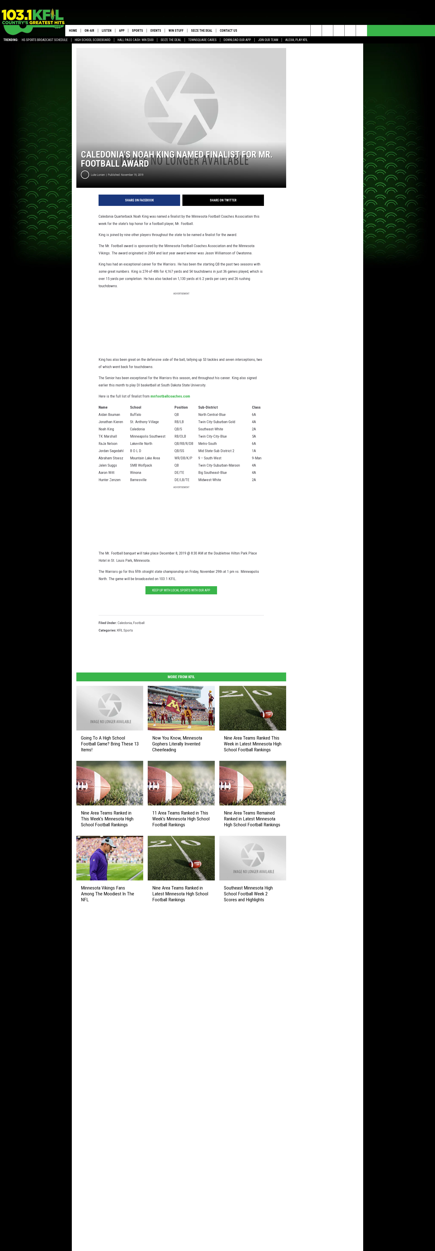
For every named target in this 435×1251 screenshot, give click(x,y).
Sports (137, 30)
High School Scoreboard (93, 40)
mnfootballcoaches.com (170, 396)
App (121, 30)
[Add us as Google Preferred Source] (327, 30)
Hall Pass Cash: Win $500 (136, 40)
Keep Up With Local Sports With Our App (181, 590)
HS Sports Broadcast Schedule (45, 40)
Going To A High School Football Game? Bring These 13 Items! (110, 743)
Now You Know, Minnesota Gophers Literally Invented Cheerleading (177, 743)
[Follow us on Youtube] (361, 30)
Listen (106, 30)
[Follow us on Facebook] (338, 30)
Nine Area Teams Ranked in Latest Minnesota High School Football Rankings (180, 893)
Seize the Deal (171, 40)
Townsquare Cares (202, 40)
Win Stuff (176, 30)
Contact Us (228, 30)
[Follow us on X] (350, 30)
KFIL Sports (125, 630)
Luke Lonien (98, 174)
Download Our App (237, 40)
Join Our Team (268, 40)
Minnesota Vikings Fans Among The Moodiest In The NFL (107, 893)
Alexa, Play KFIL (296, 40)
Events (155, 30)
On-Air (89, 30)
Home (73, 30)
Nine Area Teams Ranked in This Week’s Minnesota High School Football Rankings (107, 818)
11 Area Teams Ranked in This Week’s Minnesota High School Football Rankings (181, 818)
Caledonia (125, 623)
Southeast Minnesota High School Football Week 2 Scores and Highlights (248, 893)
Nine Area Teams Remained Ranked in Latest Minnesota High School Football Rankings (252, 818)
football (139, 623)
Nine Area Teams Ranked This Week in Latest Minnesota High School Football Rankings (252, 743)
